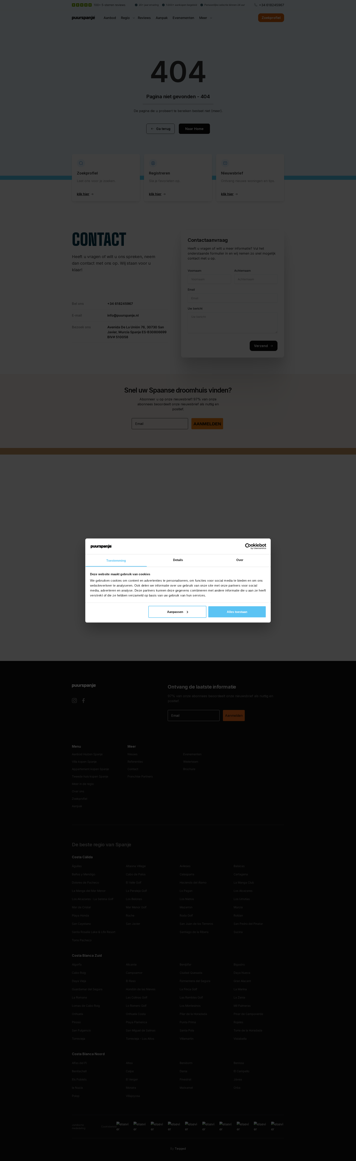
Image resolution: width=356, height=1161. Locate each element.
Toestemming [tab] (116, 560)
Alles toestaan (237, 611)
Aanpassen (175, 611)
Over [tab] (239, 560)
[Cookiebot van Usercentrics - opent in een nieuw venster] (248, 546)
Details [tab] (178, 560)
